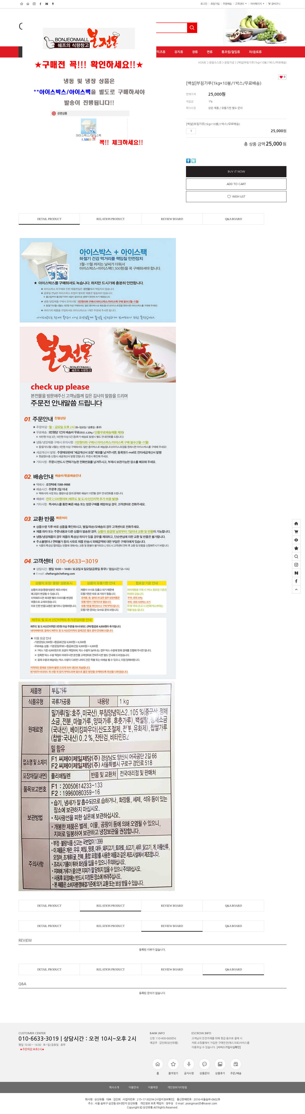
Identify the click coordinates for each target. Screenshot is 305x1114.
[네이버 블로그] (296, 573)
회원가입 (215, 4)
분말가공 (229, 62)
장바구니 (277, 4)
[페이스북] (296, 581)
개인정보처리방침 (177, 1087)
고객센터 (240, 4)
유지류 (178, 51)
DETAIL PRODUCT (49, 219)
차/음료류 (255, 51)
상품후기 (220, 1073)
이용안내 (133, 1087)
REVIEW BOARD (172, 219)
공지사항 (189, 1073)
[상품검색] (296, 556)
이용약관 (153, 1087)
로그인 (204, 4)
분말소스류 (215, 62)
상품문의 (204, 1073)
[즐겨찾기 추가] (296, 548)
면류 (210, 51)
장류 (195, 51)
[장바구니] (296, 532)
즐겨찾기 (173, 1073)
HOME (202, 62)
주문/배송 (235, 1073)
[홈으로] (296, 523)
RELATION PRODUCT (110, 219)
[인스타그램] (296, 565)
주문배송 (227, 4)
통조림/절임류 (230, 51)
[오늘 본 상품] (296, 540)
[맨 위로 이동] (296, 589)
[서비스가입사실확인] (229, 1047)
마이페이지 (256, 4)
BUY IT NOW (236, 171)
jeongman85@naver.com (201, 1103)
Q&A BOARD (233, 219)
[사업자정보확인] (164, 1099)
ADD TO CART (236, 184)
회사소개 (114, 1087)
